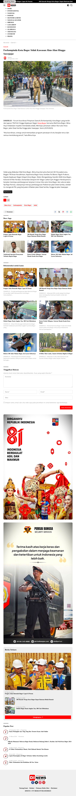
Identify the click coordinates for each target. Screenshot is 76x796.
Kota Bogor (42, 123)
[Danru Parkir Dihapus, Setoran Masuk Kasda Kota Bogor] (38, 247)
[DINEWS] (11, 5)
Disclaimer (54, 788)
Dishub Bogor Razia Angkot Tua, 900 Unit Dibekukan (61, 235)
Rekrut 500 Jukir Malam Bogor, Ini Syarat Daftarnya (61, 255)
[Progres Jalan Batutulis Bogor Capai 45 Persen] (14, 227)
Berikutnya (8, 192)
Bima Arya (7, 205)
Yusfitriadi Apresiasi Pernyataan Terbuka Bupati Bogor (13, 255)
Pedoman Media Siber (42, 788)
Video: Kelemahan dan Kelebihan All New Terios (23, 762)
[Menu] (4, 5)
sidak (35, 205)
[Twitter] (36, 782)
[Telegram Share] (67, 211)
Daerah (5, 47)
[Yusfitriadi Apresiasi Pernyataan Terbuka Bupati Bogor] (14, 247)
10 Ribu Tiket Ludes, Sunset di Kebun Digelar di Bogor (56, 353)
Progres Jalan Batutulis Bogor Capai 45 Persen (12, 235)
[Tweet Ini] (59, 211)
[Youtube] (43, 782)
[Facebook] (32, 782)
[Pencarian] (71, 5)
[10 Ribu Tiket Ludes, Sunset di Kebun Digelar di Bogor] (56, 342)
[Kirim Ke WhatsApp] (71, 211)
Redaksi (10, 57)
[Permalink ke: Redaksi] (5, 58)
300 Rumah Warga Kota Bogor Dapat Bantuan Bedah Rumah (40, 1)
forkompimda (17, 205)
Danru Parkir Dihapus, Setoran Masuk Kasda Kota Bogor (36, 255)
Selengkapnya (37, 717)
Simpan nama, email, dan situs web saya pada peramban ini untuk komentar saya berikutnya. (36, 403)
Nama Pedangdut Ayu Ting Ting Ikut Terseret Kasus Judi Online (28, 731)
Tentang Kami (23, 788)
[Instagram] (40, 782)
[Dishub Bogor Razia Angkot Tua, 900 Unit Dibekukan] (62, 227)
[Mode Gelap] (68, 5)
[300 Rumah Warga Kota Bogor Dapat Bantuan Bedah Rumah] (38, 227)
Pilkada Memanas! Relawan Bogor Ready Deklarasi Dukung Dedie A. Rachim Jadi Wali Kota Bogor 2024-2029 (40, 742)
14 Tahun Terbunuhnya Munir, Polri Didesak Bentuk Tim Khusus (29, 749)
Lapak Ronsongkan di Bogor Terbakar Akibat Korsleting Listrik (28, 756)
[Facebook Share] (55, 211)
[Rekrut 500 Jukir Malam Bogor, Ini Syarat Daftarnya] (62, 247)
